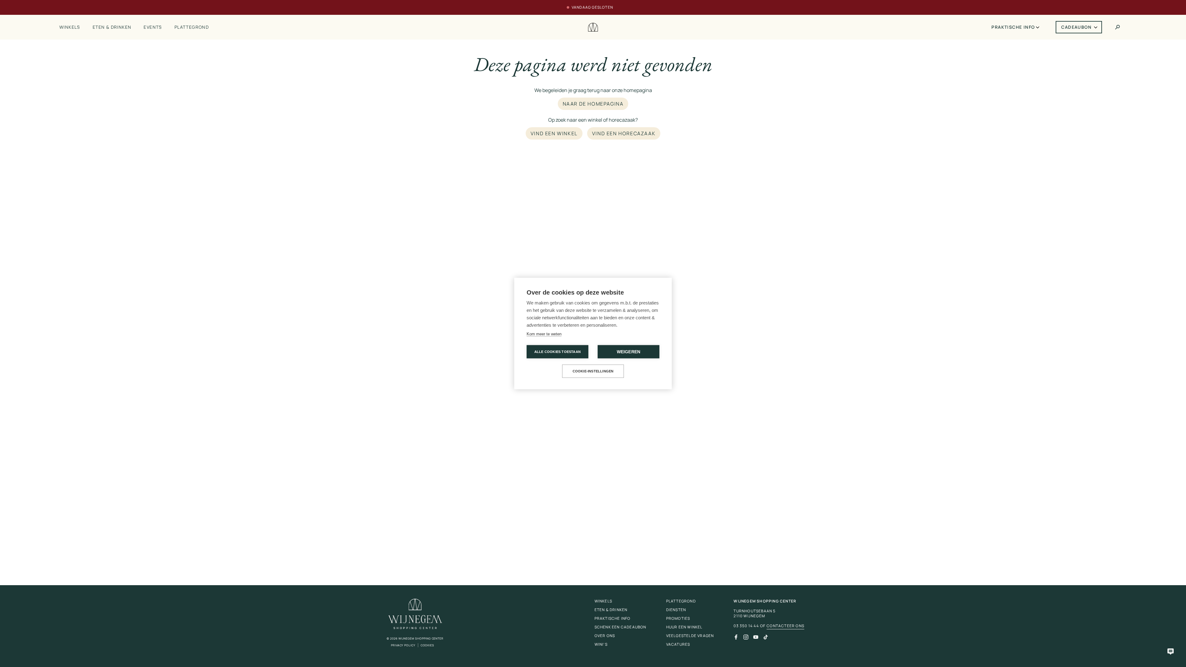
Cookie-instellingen (593, 371)
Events (153, 27)
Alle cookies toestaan (557, 352)
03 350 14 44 (746, 625)
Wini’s (601, 644)
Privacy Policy (403, 645)
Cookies (427, 645)
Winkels (69, 27)
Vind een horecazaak (623, 133)
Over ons (605, 635)
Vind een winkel (554, 133)
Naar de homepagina (593, 103)
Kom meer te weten (544, 334)
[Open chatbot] (1170, 651)
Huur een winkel (684, 627)
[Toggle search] (1117, 27)
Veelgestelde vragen (690, 635)
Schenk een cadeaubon (620, 627)
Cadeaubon (1076, 27)
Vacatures (678, 644)
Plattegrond (192, 27)
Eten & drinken (112, 27)
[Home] (593, 27)
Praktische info (1013, 27)
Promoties (678, 618)
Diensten (676, 609)
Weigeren (629, 352)
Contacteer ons (785, 625)
